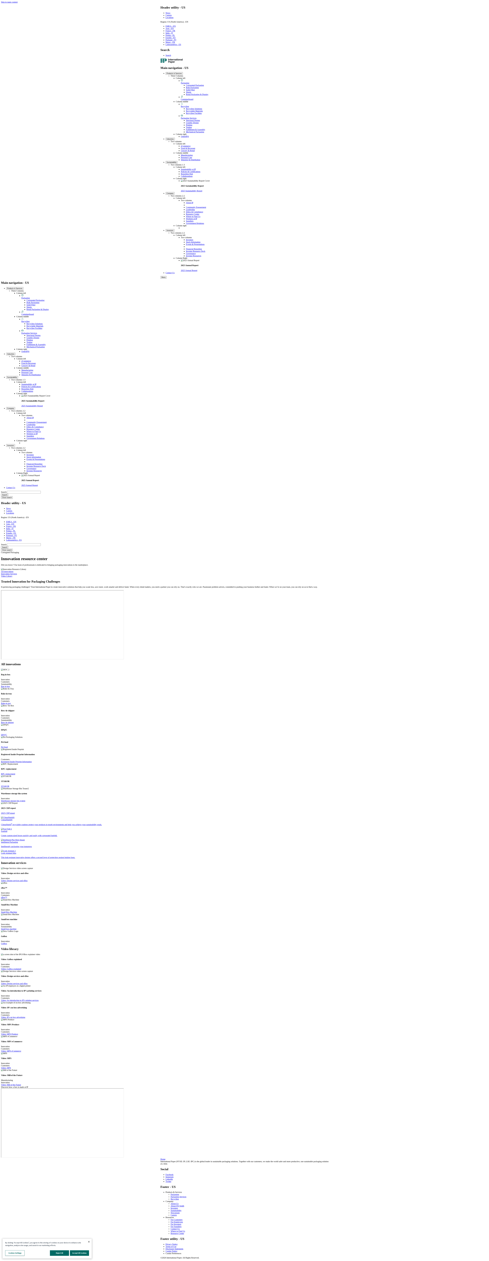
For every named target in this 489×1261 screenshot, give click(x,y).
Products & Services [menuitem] (174, 73)
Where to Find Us (178, 1231)
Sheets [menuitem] (188, 92)
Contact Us (175, 1229)
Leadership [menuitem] (190, 209)
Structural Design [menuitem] (193, 120)
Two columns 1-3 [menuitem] (178, 165)
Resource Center (177, 1233)
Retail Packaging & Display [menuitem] (197, 94)
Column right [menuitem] (181, 134)
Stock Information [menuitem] (193, 242)
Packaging (175, 1194)
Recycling (175, 1199)
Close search (7, 497)
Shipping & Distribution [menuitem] (190, 160)
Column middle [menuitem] (182, 101)
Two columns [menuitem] (176, 141)
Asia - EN (170, 28)
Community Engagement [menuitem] (196, 207)
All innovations (7, 571)
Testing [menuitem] (189, 127)
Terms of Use (171, 1246)
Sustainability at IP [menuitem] (188, 169)
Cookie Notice (171, 1251)
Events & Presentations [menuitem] (195, 244)
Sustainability (176, 1210)
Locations (169, 17)
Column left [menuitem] (180, 78)
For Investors (176, 1224)
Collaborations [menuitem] (187, 176)
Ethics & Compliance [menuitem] (194, 212)
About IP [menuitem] (189, 203)
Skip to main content (9, 2)
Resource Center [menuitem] (192, 214)
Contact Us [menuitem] (170, 273)
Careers (169, 15)
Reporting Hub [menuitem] (187, 174)
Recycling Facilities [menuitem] (194, 113)
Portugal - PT (171, 40)
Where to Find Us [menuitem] (193, 216)
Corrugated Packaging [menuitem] (195, 85)
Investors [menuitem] (170, 230)
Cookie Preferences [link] (173, 1253)
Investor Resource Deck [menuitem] (195, 251)
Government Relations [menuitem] (195, 223)
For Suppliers (176, 1226)
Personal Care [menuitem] (186, 157)
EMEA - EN (171, 26)
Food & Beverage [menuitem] (188, 148)
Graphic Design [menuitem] (192, 123)
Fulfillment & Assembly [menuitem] (195, 130)
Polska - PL (170, 35)
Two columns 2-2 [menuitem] (178, 196)
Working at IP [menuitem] (191, 219)
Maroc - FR (170, 42)
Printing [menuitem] (189, 125)
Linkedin (169, 1179)
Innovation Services (9, 574)
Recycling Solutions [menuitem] (194, 109)
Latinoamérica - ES (173, 44)
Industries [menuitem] (170, 139)
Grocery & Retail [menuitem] (188, 151)
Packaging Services (178, 1197)
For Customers (176, 1220)
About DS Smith (177, 1206)
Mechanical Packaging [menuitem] (195, 132)
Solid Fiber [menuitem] (190, 90)
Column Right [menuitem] (181, 258)
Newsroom (175, 1213)
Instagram (169, 1177)
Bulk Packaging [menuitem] (192, 87)
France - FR (170, 31)
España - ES (170, 38)
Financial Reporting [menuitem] (194, 249)
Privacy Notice (172, 1244)
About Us (175, 1204)
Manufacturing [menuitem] (187, 155)
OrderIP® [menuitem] (185, 136)
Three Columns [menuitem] (177, 76)
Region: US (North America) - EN (174, 22)
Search (168, 55)
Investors (174, 1208)
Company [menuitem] (170, 193)
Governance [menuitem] (191, 253)
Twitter (168, 1181)
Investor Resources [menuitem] (193, 256)
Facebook (169, 1175)
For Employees (177, 1222)
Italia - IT (169, 33)
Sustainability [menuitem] (171, 162)
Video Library (6, 576)
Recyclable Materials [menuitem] (194, 111)
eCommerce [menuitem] (186, 146)
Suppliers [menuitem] (189, 221)
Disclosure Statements (174, 1249)
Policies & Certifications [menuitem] (190, 172)
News (168, 13)
